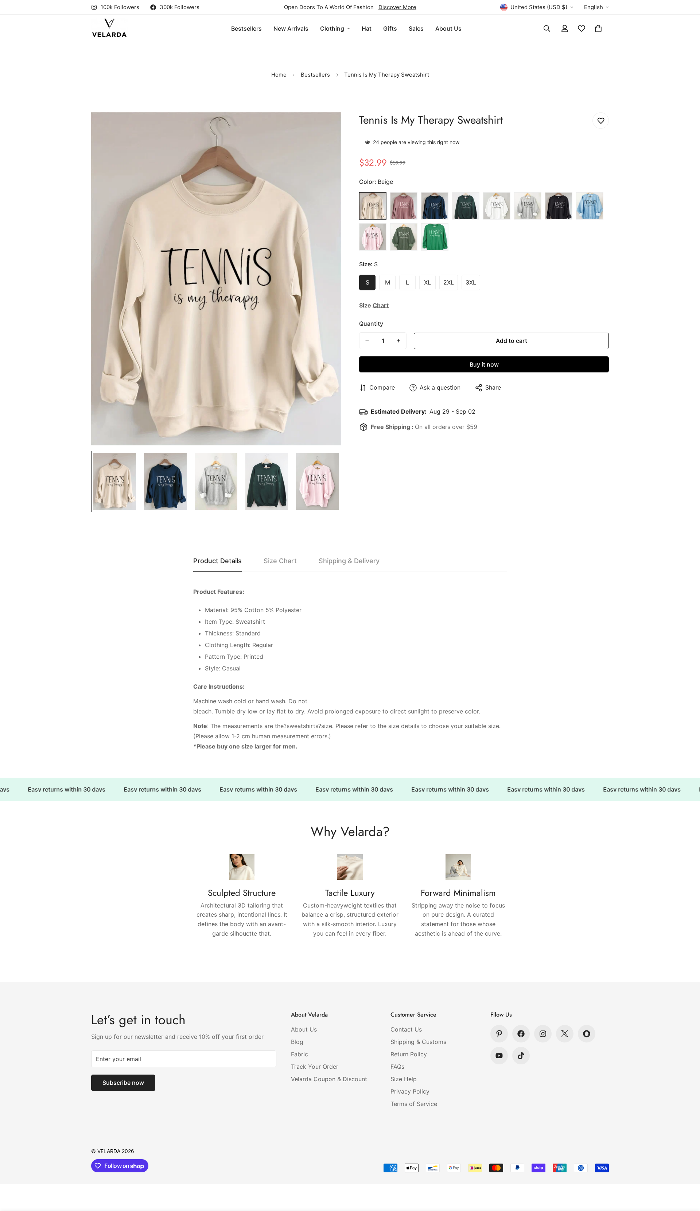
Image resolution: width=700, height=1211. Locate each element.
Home (279, 74)
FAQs (397, 1066)
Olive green (465, 206)
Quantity (371, 323)
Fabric (299, 1054)
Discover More (397, 7)
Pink (372, 237)
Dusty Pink (403, 206)
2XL (450, 284)
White (496, 206)
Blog (297, 1041)
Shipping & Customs (418, 1041)
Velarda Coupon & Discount (329, 1079)
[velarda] (109, 29)
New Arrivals (290, 28)
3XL (473, 284)
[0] (598, 28)
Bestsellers (246, 28)
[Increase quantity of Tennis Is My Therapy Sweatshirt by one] (398, 341)
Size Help (403, 1079)
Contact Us (406, 1029)
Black (558, 206)
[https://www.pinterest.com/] (499, 1033)
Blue (589, 206)
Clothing (332, 28)
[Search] (546, 28)
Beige (372, 206)
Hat (367, 28)
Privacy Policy (409, 1091)
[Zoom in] (325, 128)
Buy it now (484, 364)
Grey (527, 206)
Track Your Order (314, 1066)
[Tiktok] (521, 1055)
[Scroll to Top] (685, 1171)
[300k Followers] (521, 1033)
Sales (416, 28)
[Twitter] (564, 1033)
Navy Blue (434, 206)
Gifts (390, 28)
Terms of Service (413, 1103)
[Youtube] (499, 1055)
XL (430, 284)
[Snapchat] (586, 1033)
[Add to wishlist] (600, 120)
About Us (448, 28)
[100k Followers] (543, 1033)
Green (403, 237)
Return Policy (408, 1054)
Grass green (434, 237)
